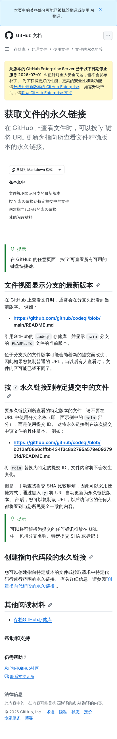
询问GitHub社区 (24, 668)
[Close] (100, 9)
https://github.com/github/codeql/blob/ (57, 318)
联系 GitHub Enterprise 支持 (46, 92)
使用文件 (61, 49)
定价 (88, 711)
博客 (29, 717)
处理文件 (39, 49)
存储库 (20, 49)
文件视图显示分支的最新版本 (49, 285)
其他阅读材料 (25, 605)
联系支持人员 (22, 676)
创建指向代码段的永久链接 (45, 557)
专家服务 (12, 717)
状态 (76, 711)
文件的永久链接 (89, 49)
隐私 (63, 711)
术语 (51, 711)
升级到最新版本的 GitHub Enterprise (46, 86)
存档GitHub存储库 (33, 619)
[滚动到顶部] (104, 726)
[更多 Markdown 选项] (59, 169)
